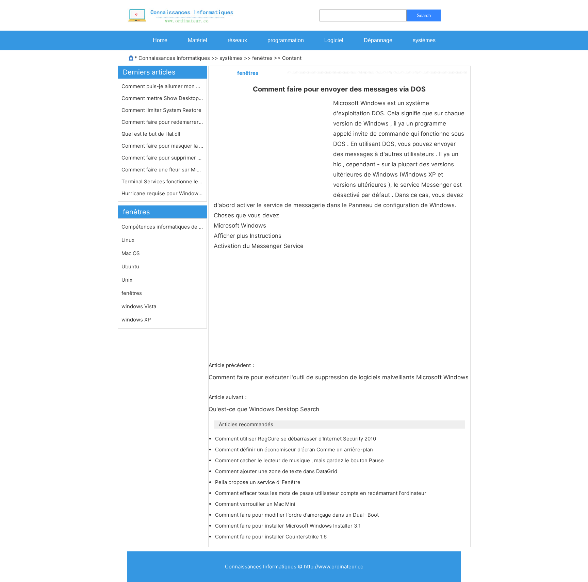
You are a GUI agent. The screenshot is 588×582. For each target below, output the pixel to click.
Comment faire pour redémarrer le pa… (162, 122)
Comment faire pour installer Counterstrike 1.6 (271, 536)
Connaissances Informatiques (174, 58)
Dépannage (378, 40)
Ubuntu (130, 266)
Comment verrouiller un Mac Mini (256, 504)
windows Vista (138, 306)
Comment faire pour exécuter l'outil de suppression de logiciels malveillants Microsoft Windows (339, 377)
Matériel (197, 40)
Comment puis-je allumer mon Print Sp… (162, 86)
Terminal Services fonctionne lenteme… (162, 181)
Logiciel (333, 40)
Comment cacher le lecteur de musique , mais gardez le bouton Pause (300, 460)
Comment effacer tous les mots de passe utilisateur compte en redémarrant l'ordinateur (321, 493)
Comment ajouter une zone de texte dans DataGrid (277, 471)
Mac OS (130, 253)
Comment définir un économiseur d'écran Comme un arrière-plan (294, 449)
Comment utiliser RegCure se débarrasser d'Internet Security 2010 (296, 438)
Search (424, 15)
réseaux (237, 40)
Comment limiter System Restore (162, 110)
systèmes (424, 40)
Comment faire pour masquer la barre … (162, 146)
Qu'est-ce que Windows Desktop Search (265, 409)
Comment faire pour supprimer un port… (162, 157)
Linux (127, 240)
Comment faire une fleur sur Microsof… (162, 169)
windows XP (136, 319)
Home (160, 40)
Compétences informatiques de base (162, 226)
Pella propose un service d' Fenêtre (258, 482)
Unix (126, 280)
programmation (285, 40)
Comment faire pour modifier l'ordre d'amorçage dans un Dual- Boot (297, 515)
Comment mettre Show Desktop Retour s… (162, 98)
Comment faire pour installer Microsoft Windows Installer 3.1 (288, 525)
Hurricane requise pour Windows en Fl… (162, 193)
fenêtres (262, 58)
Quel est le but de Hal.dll (151, 134)
